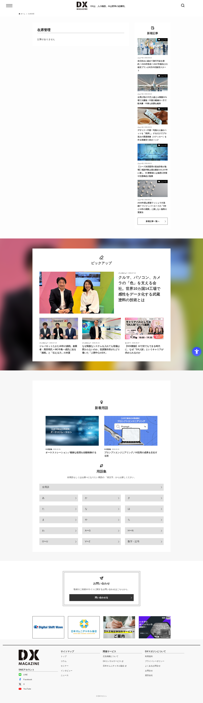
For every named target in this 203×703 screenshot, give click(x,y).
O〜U (45, 541)
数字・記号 (133, 541)
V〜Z (87, 541)
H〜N (130, 530)
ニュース (64, 675)
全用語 (45, 487)
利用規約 (149, 656)
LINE (25, 675)
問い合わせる (101, 597)
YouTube (27, 689)
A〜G (88, 530)
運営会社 (149, 675)
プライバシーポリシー (154, 661)
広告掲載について (110, 656)
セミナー (64, 666)
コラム (64, 661)
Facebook (27, 679)
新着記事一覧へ (152, 221)
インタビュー (66, 671)
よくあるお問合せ (152, 666)
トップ (64, 656)
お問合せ (149, 671)
